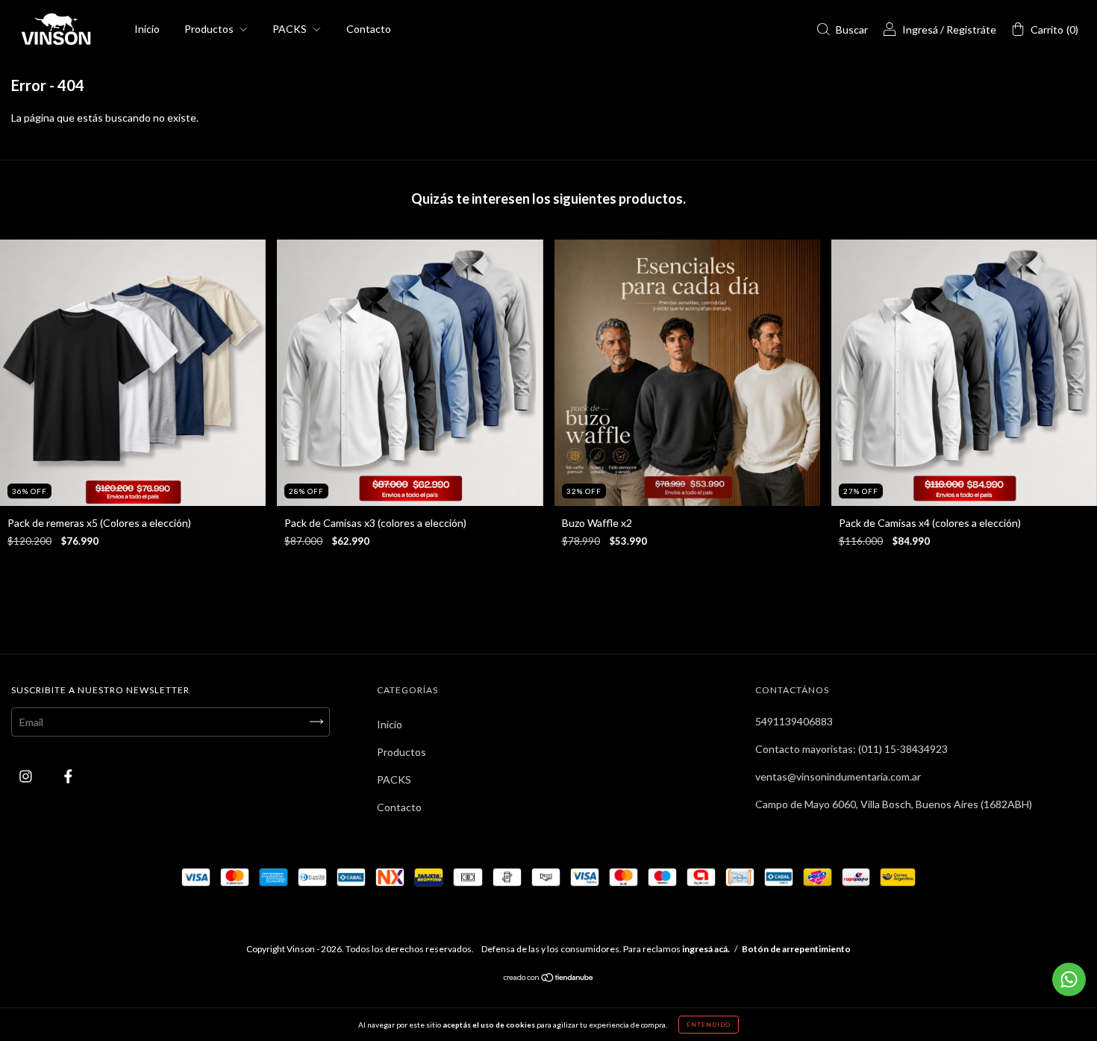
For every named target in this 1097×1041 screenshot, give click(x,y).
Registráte (971, 29)
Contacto (368, 28)
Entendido (709, 1024)
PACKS (290, 28)
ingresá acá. (706, 948)
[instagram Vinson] (27, 775)
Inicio (147, 28)
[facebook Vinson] (68, 775)
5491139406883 (794, 721)
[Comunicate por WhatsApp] (1069, 979)
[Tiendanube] (549, 978)
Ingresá (920, 29)
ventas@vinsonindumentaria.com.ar (838, 776)
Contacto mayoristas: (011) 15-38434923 (851, 749)
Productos (210, 28)
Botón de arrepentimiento (796, 948)
